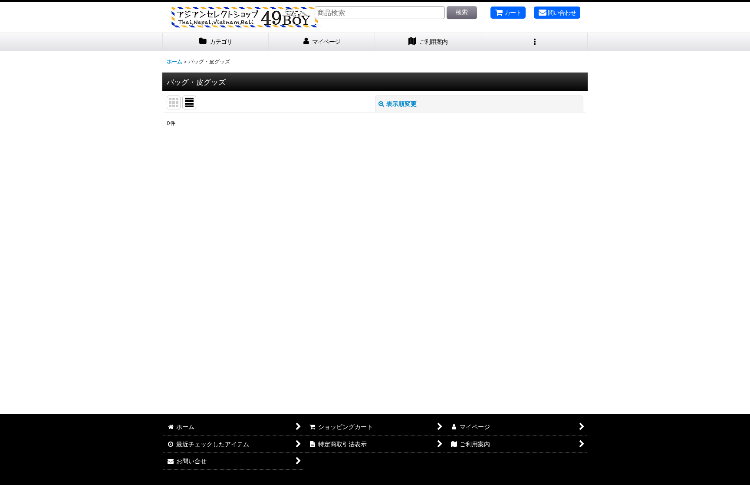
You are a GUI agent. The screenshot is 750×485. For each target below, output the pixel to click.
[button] (534, 42)
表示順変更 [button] (401, 103)
